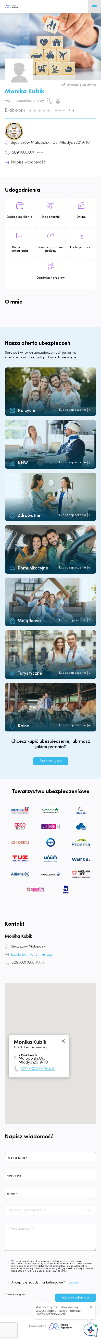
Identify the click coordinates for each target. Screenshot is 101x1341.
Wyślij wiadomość (76, 1297)
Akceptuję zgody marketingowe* (38, 1282)
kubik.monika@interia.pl (32, 955)
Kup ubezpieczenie (72, 409)
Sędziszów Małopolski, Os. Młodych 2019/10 (50, 143)
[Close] (63, 1041)
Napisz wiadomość (28, 162)
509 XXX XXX (28, 153)
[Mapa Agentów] (60, 1326)
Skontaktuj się (50, 761)
